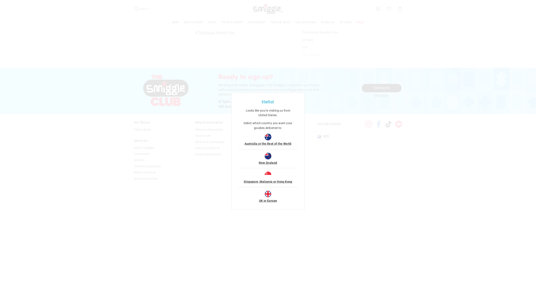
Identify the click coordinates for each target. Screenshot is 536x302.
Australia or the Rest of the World (268, 143)
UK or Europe (268, 200)
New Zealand (268, 162)
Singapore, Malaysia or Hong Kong (268, 181)
